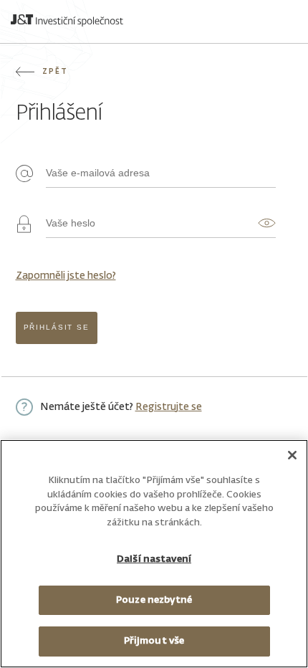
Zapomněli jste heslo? (66, 276)
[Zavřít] (292, 455)
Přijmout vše (154, 641)
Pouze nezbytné (154, 600)
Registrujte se (168, 407)
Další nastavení (154, 559)
